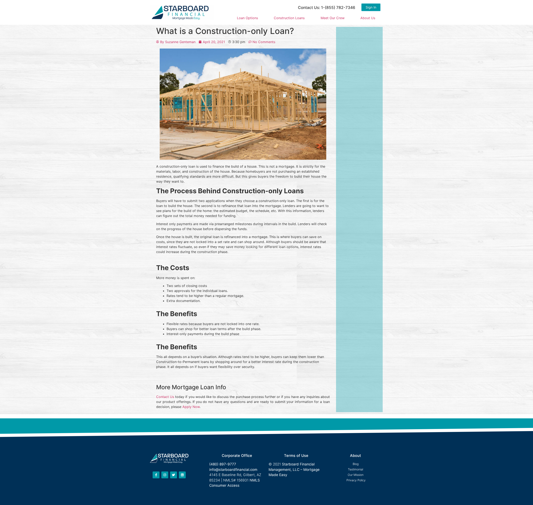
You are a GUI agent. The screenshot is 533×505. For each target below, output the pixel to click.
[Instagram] (164, 474)
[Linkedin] (182, 474)
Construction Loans (289, 18)
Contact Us (165, 397)
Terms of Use (296, 455)
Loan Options (247, 18)
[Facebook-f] (156, 474)
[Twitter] (173, 474)
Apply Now (191, 407)
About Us (367, 18)
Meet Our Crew (333, 18)
